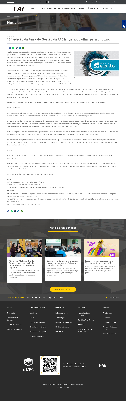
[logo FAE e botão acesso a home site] (6, 5)
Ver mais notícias (63, 289)
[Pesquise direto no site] (111, 8)
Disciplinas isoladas (37, 336)
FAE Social (80, 8)
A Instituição (60, 318)
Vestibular (34, 313)
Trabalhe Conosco (109, 322)
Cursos (33, 8)
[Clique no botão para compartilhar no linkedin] (20, 48)
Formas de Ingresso (45, 8)
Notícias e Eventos (68, 8)
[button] (46, 2)
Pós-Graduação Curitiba (12, 319)
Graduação (11, 313)
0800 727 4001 (57, 297)
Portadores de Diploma (38, 331)
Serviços (57, 8)
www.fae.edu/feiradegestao (30, 204)
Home (8, 16)
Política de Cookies (110, 334)
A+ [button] (35, 2)
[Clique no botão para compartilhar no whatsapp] (13, 48)
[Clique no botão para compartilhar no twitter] (17, 48)
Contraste (42, 2)
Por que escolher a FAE (63, 322)
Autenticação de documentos (84, 314)
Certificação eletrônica (86, 320)
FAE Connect (89, 2)
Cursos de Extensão (14, 324)
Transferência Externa (38, 327)
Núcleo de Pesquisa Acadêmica (85, 330)
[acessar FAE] (103, 365)
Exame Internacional (37, 322)
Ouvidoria (106, 318)
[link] (10, 2)
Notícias (16, 16)
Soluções (14, 329)
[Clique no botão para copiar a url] (23, 48)
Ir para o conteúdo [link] (19, 2)
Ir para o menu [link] (28, 2)
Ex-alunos (99, 2)
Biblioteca (81, 324)
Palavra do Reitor (61, 313)
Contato (105, 8)
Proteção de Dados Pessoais (110, 328)
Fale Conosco (108, 313)
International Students (112, 2)
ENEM (32, 318)
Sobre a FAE (91, 8)
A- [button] (37, 2)
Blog (98, 8)
